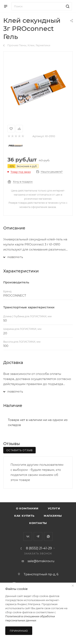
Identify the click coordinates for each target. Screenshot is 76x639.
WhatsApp (48, 536)
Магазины (53, 515)
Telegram (38, 536)
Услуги (54, 508)
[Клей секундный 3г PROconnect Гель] (38, 87)
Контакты (38, 523)
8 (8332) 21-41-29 (39, 548)
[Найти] (67, 6)
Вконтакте (27, 536)
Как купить (24, 515)
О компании (27, 508)
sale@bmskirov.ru (41, 561)
